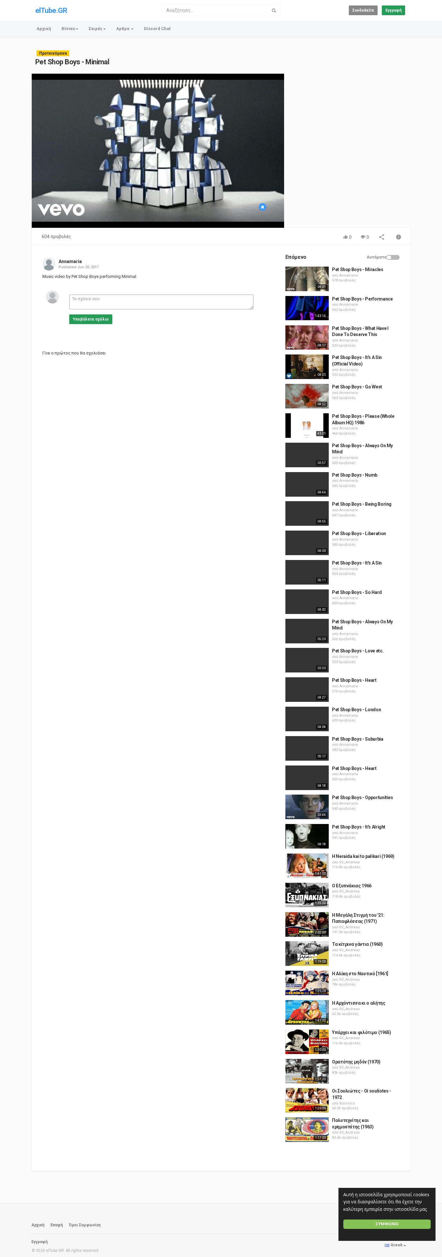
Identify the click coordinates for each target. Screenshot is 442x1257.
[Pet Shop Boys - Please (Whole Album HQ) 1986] (307, 425)
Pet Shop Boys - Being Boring (362, 504)
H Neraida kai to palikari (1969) (363, 856)
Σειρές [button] (96, 28)
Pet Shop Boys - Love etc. (357, 650)
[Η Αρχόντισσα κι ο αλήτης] (307, 1012)
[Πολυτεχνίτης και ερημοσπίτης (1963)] (307, 1129)
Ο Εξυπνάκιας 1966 (351, 885)
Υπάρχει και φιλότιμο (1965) (361, 1032)
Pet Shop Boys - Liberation (359, 533)
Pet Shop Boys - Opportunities (362, 797)
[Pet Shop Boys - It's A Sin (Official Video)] (307, 366)
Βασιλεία (347, 1103)
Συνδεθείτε (363, 10)
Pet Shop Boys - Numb (354, 475)
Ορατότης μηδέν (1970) (356, 1061)
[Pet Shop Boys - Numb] (307, 484)
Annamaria (70, 261)
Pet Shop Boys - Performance (362, 298)
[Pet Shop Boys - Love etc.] (307, 660)
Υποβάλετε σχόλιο (91, 319)
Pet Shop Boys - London (356, 709)
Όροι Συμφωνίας (85, 1225)
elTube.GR (51, 10)
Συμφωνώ (387, 1224)
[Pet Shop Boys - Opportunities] (307, 807)
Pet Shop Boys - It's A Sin (357, 562)
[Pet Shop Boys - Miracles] (307, 279)
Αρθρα (123, 28)
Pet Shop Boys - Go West (357, 386)
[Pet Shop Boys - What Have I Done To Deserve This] (307, 337)
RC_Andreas (349, 862)
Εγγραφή (393, 10)
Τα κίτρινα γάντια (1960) (357, 944)
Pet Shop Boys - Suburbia (357, 739)
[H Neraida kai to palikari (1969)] (307, 865)
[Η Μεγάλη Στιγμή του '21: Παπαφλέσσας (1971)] (307, 924)
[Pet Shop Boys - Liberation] (307, 543)
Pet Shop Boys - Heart (354, 680)
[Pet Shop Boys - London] (307, 719)
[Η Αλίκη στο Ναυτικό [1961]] (307, 983)
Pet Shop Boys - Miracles (357, 269)
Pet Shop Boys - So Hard (357, 592)
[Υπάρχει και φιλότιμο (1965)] (307, 1042)
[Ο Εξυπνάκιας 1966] (307, 895)
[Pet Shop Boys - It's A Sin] (307, 572)
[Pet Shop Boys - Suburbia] (307, 748)
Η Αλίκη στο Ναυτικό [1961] (360, 973)
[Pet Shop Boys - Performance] (307, 308)
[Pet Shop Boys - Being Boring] (307, 513)
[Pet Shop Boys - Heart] (307, 689)
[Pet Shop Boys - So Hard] (307, 601)
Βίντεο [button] (68, 28)
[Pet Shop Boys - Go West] (307, 396)
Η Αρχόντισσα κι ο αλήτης (358, 1003)
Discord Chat (157, 28)
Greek (396, 1245)
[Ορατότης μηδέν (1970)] (307, 1071)
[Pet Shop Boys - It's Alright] (307, 836)
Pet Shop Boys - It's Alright (358, 826)
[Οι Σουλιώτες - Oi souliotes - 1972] (307, 1100)
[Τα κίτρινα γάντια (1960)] (307, 953)
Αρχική (44, 28)
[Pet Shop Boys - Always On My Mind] (307, 455)
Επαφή (56, 1225)
